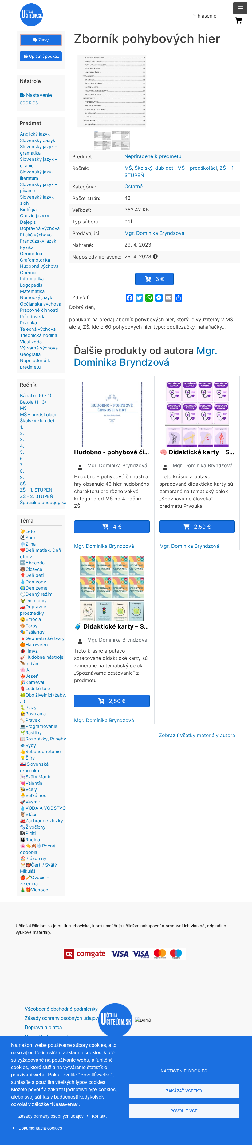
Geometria (31, 253)
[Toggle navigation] (240, 8)
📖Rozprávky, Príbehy (43, 739)
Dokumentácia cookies (40, 1128)
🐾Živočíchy (32, 827)
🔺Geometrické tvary (42, 638)
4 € (117, 526)
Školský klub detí (155, 168)
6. (22, 458)
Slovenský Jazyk (37, 140)
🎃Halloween (34, 644)
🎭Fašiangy (32, 632)
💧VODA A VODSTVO (43, 808)
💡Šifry (27, 758)
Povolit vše (184, 1110)
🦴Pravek (30, 720)
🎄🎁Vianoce (34, 890)
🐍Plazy (28, 707)
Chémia (28, 272)
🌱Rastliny (31, 733)
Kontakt (99, 1116)
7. (21, 465)
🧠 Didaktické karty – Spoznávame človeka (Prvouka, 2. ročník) (197, 452)
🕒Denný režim (36, 594)
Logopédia (31, 285)
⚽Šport (28, 537)
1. (21, 427)
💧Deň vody (33, 582)
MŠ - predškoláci (197, 168)
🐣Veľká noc (33, 795)
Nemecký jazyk (36, 297)
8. (22, 471)
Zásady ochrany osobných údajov (51, 1116)
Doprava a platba (43, 1027)
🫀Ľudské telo (35, 688)
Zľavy (43, 40)
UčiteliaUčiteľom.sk (28, 15)
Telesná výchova (38, 329)
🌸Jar (26, 670)
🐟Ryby (28, 745)
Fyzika (26, 247)
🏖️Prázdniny (33, 858)
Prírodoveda (32, 316)
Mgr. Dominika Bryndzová (154, 233)
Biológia (28, 209)
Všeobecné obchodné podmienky (61, 1008)
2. (22, 433)
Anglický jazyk (35, 134)
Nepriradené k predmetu (152, 156)
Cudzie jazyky (34, 216)
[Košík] (238, 20)
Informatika (32, 279)
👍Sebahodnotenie (40, 751)
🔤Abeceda (32, 563)
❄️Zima (28, 544)
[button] (112, 92)
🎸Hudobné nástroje (42, 657)
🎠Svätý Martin (36, 777)
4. (22, 446)
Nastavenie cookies (36, 98)
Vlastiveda (31, 342)
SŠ (23, 484)
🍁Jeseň (29, 676)
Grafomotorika (35, 260)
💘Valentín (31, 783)
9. (22, 477)
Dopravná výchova (40, 228)
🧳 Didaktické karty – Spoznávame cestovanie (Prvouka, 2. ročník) (112, 626)
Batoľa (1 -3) (33, 402)
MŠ (128, 168)
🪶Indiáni (29, 663)
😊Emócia (30, 619)
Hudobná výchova (39, 266)
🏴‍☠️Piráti (28, 833)
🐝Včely (28, 789)
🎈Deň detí (32, 575)
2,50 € (202, 526)
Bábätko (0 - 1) (35, 395)
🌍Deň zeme (34, 588)
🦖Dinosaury (33, 600)
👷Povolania (33, 714)
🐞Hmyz (29, 651)
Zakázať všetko (184, 1091)
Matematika (32, 291)
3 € (160, 279)
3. (22, 439)
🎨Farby (28, 626)
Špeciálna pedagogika (43, 502)
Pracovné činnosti (39, 310)
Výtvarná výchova (39, 348)
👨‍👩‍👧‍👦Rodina (30, 840)
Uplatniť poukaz (43, 56)
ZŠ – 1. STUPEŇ (36, 490)
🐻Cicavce (31, 569)
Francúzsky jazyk (38, 241)
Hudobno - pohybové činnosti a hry (112, 452)
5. (22, 452)
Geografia (30, 354)
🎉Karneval (32, 682)
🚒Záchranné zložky (41, 820)
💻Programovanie (38, 726)
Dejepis (28, 222)
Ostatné (133, 186)
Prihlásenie (203, 16)
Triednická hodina (38, 335)
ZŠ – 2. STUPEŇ (36, 496)
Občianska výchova (40, 304)
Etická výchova (36, 235)
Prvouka (28, 323)
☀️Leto (27, 531)
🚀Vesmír (30, 802)
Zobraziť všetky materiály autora (197, 735)
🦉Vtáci (28, 814)
